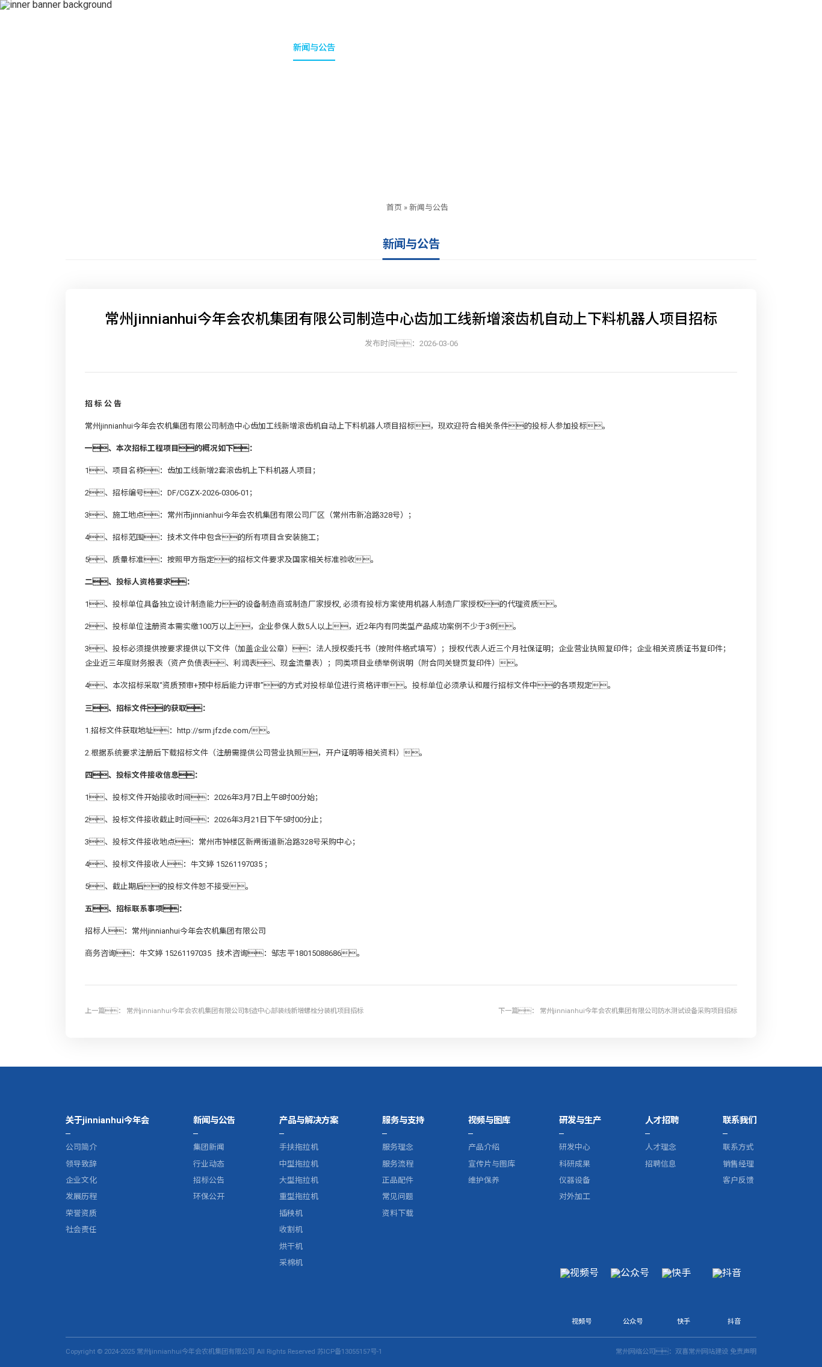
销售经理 (738, 1163)
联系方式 (738, 1147)
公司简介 (81, 1147)
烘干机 (291, 1246)
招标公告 (208, 1180)
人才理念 (660, 1147)
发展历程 (81, 1196)
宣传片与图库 (491, 1163)
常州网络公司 (635, 1352)
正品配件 (397, 1180)
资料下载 (397, 1213)
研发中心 (574, 1147)
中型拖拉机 (298, 1163)
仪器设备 (574, 1180)
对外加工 (574, 1196)
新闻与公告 (428, 207)
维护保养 (483, 1180)
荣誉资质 (81, 1213)
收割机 (291, 1229)
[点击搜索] (785, 48)
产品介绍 (483, 1147)
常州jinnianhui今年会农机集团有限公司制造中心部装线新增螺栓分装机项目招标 (244, 1011)
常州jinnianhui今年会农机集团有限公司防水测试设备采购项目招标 (638, 1011)
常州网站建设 (708, 1352)
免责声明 (743, 1352)
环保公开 (208, 1196)
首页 (394, 207)
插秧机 (291, 1213)
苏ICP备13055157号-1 (349, 1352)
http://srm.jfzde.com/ (214, 729)
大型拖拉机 (298, 1180)
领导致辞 (81, 1163)
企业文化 (81, 1180)
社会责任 (81, 1229)
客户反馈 (738, 1180)
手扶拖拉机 (298, 1147)
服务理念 (397, 1147)
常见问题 (397, 1196)
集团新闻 (208, 1147)
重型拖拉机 (298, 1196)
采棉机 (291, 1262)
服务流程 (397, 1163)
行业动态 (208, 1163)
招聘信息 (660, 1163)
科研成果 (574, 1163)
